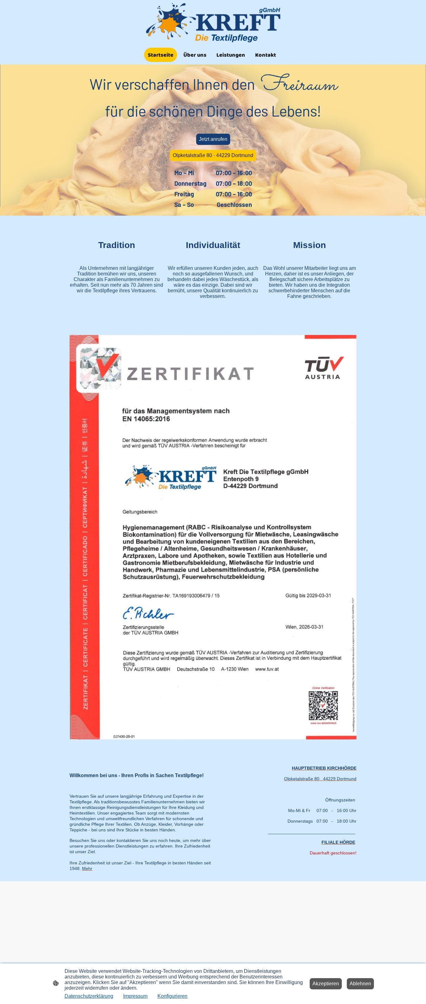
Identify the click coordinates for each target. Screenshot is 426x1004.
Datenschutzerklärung (89, 996)
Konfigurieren (172, 996)
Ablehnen (360, 983)
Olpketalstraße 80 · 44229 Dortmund (213, 155)
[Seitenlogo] (213, 22)
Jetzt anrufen (213, 139)
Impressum (135, 996)
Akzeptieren (325, 983)
